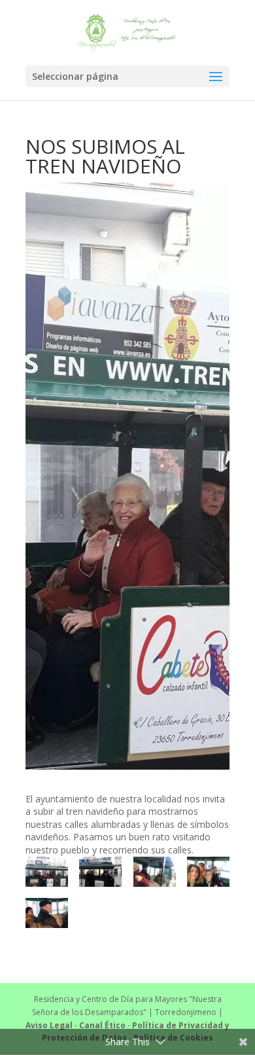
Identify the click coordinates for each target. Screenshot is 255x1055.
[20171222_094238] (100, 872)
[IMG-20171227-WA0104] (47, 913)
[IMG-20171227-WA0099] (154, 872)
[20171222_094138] (47, 872)
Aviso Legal (49, 1025)
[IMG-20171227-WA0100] (208, 872)
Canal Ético (102, 1025)
